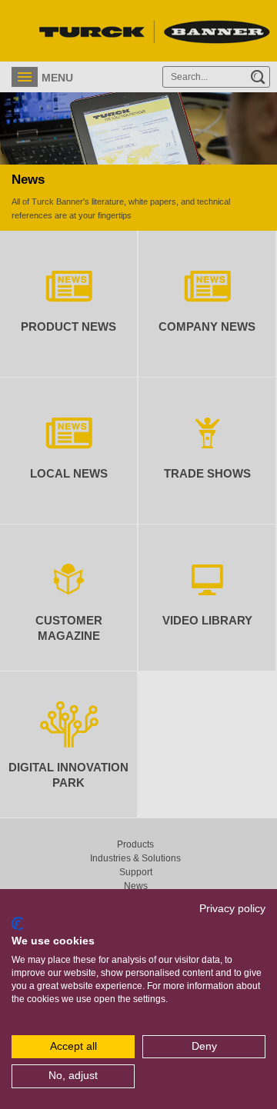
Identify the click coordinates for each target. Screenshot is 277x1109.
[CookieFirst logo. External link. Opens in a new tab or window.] (17, 924)
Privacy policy (232, 908)
